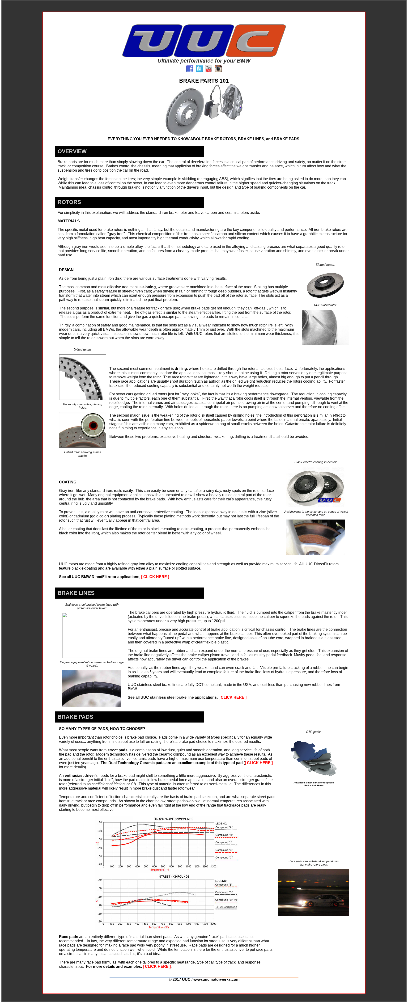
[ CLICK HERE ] (155, 577)
